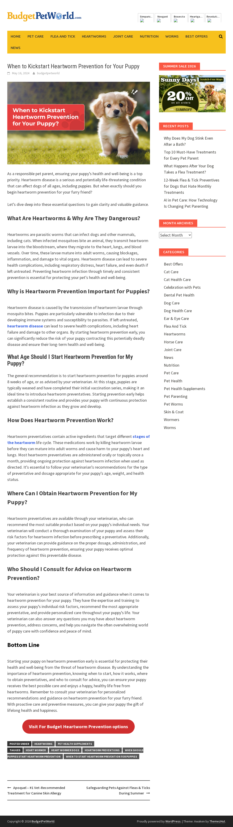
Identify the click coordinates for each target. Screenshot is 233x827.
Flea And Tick (63, 36)
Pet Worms (173, 404)
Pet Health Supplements (75, 743)
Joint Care (123, 36)
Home (16, 36)
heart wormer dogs (65, 750)
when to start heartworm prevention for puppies (101, 756)
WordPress (173, 821)
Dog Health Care (178, 310)
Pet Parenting (175, 396)
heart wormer (36, 750)
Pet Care (36, 36)
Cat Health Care (177, 279)
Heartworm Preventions (102, 750)
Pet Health (173, 380)
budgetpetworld (48, 73)
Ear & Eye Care (176, 318)
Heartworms (94, 36)
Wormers (171, 419)
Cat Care (171, 271)
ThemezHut (217, 821)
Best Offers (196, 36)
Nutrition (149, 36)
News (15, 48)
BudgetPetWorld (43, 821)
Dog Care (172, 303)
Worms (172, 36)
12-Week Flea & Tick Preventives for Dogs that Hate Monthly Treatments (191, 186)
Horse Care (173, 342)
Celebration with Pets (182, 287)
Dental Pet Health (179, 295)
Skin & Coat (174, 411)
